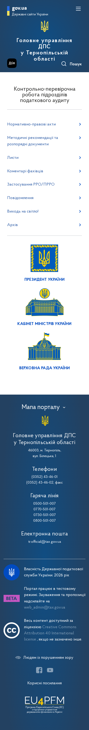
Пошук (76, 64)
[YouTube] (50, 670)
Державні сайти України (30, 14)
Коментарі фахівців (25, 171)
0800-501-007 (44, 521)
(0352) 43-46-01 (45, 477)
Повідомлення (20, 198)
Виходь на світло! (22, 211)
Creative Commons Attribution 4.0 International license (50, 633)
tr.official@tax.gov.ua (44, 542)
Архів (12, 225)
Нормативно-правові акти (31, 124)
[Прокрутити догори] (80, 704)
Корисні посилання (44, 683)
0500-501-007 (44, 504)
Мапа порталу (41, 407)
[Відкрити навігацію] (78, 8)
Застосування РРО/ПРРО (31, 184)
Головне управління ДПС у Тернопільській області (45, 50)
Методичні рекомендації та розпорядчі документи (32, 141)
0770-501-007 (44, 509)
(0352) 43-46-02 (39, 483)
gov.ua (19, 8)
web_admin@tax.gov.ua (44, 607)
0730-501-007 (44, 515)
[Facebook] (39, 670)
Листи (13, 158)
